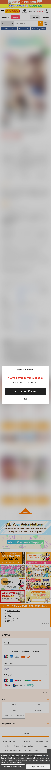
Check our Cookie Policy (13, 766)
